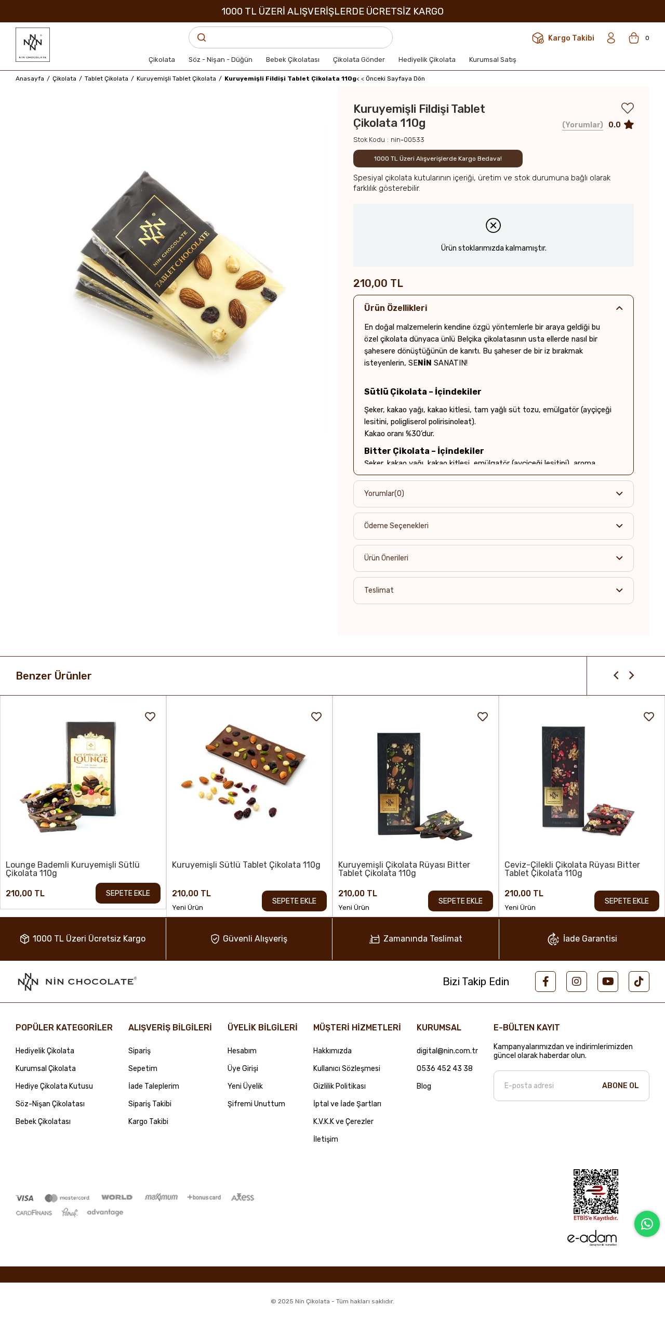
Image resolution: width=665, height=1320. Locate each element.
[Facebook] (545, 981)
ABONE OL (620, 1085)
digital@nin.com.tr (447, 1051)
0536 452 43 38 (445, 1069)
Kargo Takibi (148, 1122)
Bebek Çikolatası (43, 1122)
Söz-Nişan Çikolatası (50, 1104)
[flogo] (76, 981)
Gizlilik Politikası (339, 1086)
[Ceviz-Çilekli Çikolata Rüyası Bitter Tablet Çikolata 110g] (581, 778)
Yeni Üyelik (245, 1086)
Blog (424, 1086)
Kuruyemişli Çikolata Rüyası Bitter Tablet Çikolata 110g (404, 869)
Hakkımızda (332, 1051)
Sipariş (139, 1051)
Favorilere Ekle (150, 716)
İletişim (325, 1139)
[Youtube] (607, 981)
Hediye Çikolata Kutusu (54, 1086)
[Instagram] (576, 981)
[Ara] (201, 37)
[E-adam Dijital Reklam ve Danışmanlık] (591, 1238)
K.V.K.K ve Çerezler (343, 1122)
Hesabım (242, 1051)
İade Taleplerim (153, 1086)
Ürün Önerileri (386, 558)
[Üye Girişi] (611, 38)
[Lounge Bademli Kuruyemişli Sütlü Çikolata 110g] (83, 778)
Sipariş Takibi (149, 1104)
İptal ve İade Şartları (347, 1104)
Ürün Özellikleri (395, 308)
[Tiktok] (639, 981)
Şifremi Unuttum (256, 1104)
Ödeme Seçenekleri (396, 525)
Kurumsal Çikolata (46, 1069)
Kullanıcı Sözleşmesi (346, 1069)
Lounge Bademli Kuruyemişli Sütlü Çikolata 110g (73, 869)
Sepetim (142, 1069)
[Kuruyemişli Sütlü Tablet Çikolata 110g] (249, 778)
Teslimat (379, 590)
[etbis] (596, 1195)
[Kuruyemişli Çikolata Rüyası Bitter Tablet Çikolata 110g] (415, 778)
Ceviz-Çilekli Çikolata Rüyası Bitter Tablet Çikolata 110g (572, 869)
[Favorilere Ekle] (627, 110)
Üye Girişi (243, 1069)
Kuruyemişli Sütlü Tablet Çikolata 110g (246, 865)
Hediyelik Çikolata (45, 1051)
